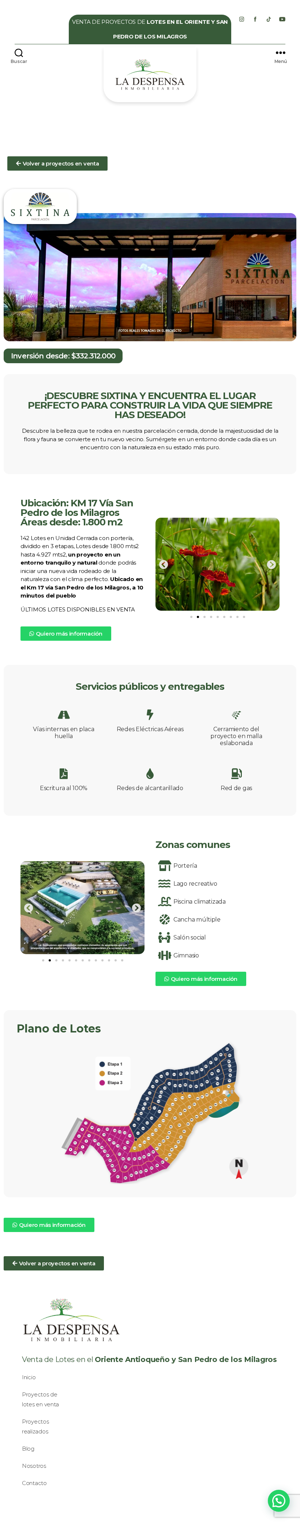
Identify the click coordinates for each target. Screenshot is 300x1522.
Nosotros (34, 1465)
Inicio (28, 1377)
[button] (57, 163)
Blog (28, 1448)
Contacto (34, 1483)
